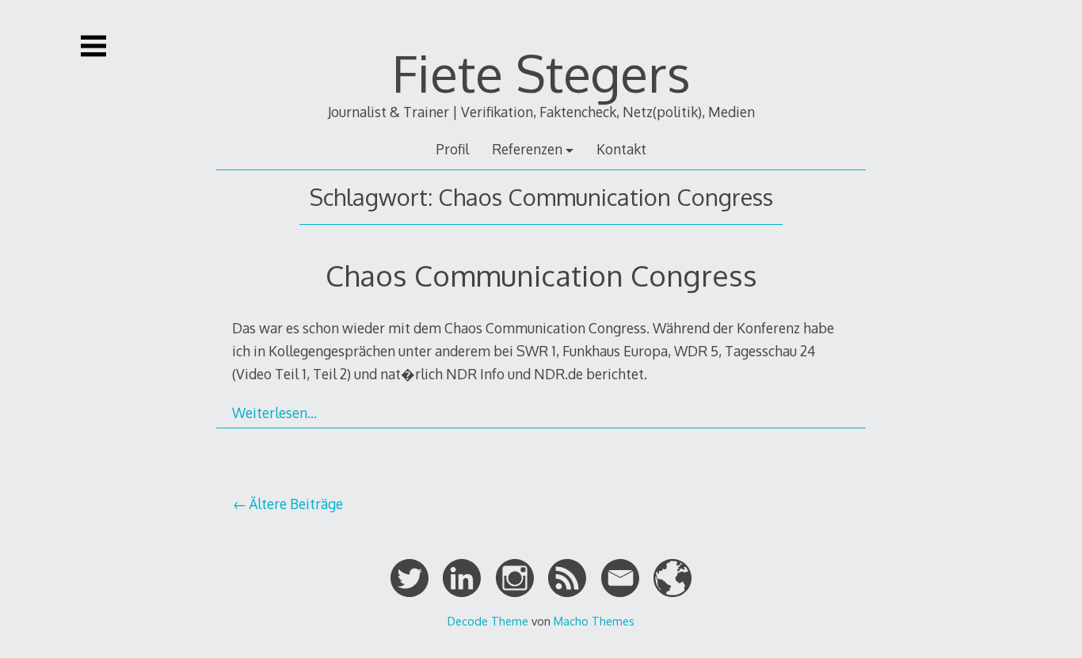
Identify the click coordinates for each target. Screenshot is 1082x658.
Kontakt (621, 149)
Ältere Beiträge (296, 503)
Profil (452, 149)
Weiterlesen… (274, 412)
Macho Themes (594, 621)
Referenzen (527, 149)
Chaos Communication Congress (541, 275)
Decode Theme (488, 621)
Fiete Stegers (541, 72)
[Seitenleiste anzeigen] (93, 46)
